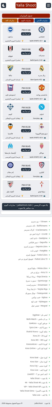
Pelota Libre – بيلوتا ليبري (37, 268)
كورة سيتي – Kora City (38, 366)
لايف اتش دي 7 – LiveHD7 (37, 374)
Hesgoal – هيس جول (39, 305)
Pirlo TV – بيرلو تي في (38, 272)
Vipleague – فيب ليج (39, 301)
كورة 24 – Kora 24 (40, 336)
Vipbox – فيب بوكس (39, 297)
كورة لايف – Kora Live (38, 370)
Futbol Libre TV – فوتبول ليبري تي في (32, 259)
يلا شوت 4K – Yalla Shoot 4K (36, 382)
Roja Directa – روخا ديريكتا (37, 276)
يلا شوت (47, 403)
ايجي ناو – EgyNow (40, 315)
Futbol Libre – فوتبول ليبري (36, 255)
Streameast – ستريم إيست (37, 285)
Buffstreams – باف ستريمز (36, 225)
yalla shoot (38, 403)
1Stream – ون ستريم (39, 221)
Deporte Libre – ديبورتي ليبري (35, 246)
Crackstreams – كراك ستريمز (35, 230)
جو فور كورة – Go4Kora (38, 323)
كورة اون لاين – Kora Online (36, 348)
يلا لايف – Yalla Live (39, 395)
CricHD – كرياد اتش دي (38, 234)
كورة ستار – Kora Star (38, 361)
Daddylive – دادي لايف (38, 238)
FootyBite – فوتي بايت (38, 250)
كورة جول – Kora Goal (38, 357)
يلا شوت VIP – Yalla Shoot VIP (35, 386)
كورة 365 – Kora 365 (39, 340)
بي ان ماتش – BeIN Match (37, 319)
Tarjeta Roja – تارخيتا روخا (37, 289)
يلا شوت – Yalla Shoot (38, 378)
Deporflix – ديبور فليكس (38, 242)
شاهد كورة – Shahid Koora (36, 331)
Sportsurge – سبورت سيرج (36, 280)
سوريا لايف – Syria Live (38, 327)
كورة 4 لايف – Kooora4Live (36, 344)
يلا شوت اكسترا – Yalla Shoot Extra (33, 391)
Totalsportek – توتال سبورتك (36, 293)
